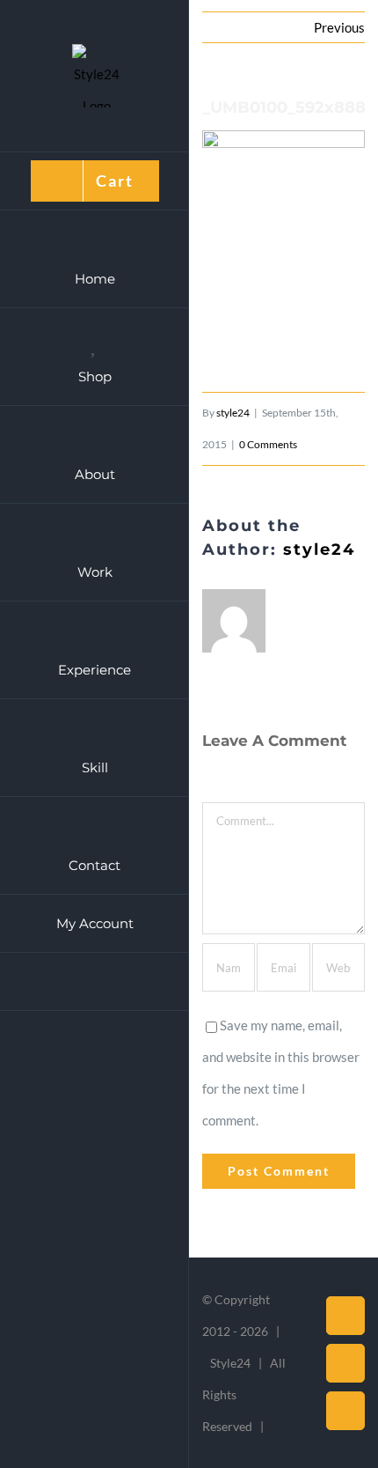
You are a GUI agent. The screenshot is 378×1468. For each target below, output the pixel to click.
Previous (339, 27)
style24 (233, 412)
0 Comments (268, 444)
